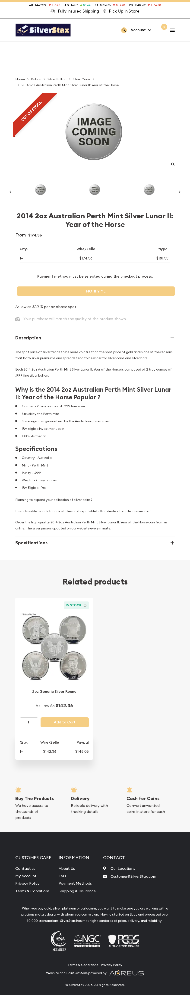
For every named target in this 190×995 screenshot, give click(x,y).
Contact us (25, 868)
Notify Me (96, 291)
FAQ (62, 875)
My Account (26, 875)
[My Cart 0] (161, 30)
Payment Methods (75, 883)
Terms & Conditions (32, 891)
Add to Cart (65, 722)
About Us (67, 868)
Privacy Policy (27, 883)
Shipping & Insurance (77, 891)
